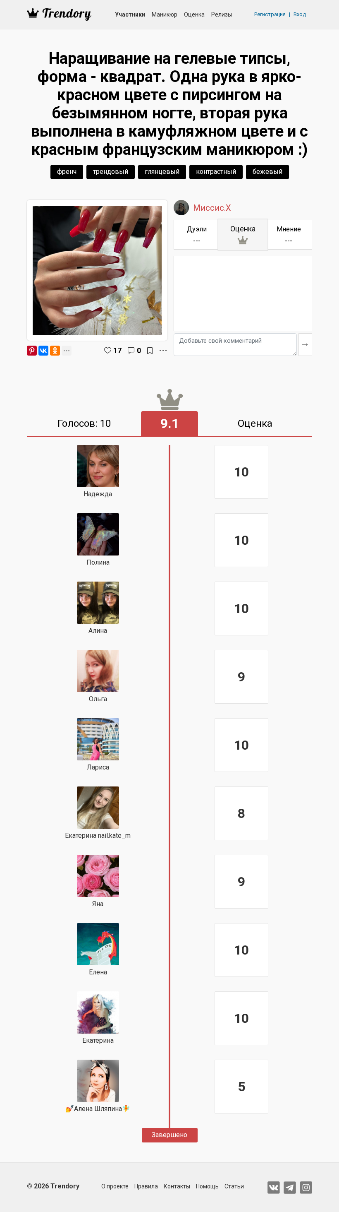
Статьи (234, 1186)
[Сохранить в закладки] (150, 350)
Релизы (221, 14)
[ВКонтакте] (43, 351)
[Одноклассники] (55, 351)
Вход (300, 14)
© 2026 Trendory (53, 1186)
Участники (130, 14)
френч (66, 172)
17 (117, 350)
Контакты (177, 1186)
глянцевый (162, 172)
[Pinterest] (32, 351)
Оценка (194, 14)
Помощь (207, 1186)
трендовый (110, 172)
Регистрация (270, 14)
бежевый (267, 172)
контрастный (216, 172)
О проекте (115, 1186)
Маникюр (164, 14)
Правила (146, 1186)
